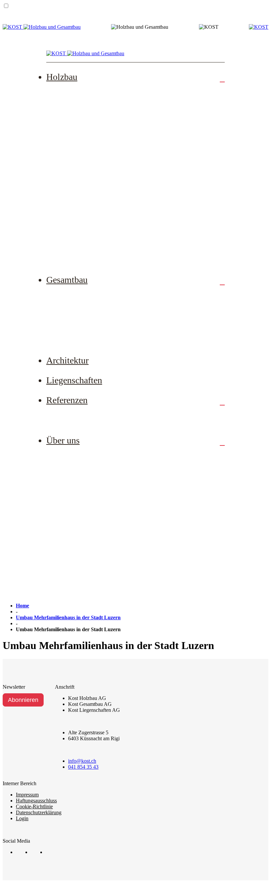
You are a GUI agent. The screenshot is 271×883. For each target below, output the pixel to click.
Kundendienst (76, 194)
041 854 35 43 (83, 767)
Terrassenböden (78, 174)
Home (22, 605)
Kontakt (69, 578)
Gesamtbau (67, 280)
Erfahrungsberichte (82, 415)
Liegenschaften (74, 380)
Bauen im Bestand (81, 315)
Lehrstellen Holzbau (83, 496)
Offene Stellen (76, 476)
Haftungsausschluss (36, 800)
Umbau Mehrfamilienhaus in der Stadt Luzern (68, 617)
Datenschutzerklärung (38, 812)
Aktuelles (70, 537)
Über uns (63, 440)
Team (66, 456)
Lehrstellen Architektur (87, 517)
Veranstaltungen (78, 557)
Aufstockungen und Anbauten (95, 113)
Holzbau (61, 77)
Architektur (67, 360)
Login (22, 818)
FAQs (66, 235)
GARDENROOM (80, 255)
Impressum (27, 794)
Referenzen (67, 400)
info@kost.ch (82, 761)
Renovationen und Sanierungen (97, 133)
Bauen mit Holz (78, 214)
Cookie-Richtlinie (34, 806)
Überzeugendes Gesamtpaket (94, 336)
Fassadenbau (74, 153)
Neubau (68, 92)
